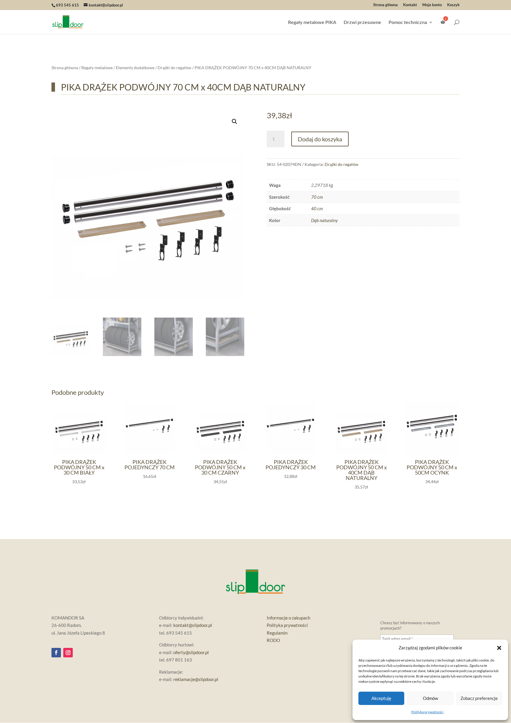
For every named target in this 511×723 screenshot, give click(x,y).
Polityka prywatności (427, 712)
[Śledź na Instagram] (68, 652)
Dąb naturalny (324, 220)
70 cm (317, 197)
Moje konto (432, 5)
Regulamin (277, 632)
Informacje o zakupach (288, 617)
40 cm (317, 208)
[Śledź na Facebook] (56, 652)
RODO (273, 640)
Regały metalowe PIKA (312, 22)
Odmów (430, 698)
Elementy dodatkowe (135, 67)
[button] (499, 648)
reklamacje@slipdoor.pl (195, 679)
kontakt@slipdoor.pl (192, 625)
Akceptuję (381, 698)
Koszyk (453, 5)
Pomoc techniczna (408, 22)
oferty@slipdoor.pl (191, 652)
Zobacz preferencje (479, 698)
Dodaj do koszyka (320, 139)
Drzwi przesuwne (362, 22)
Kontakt (410, 5)
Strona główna (385, 5)
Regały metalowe (97, 67)
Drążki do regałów (174, 67)
